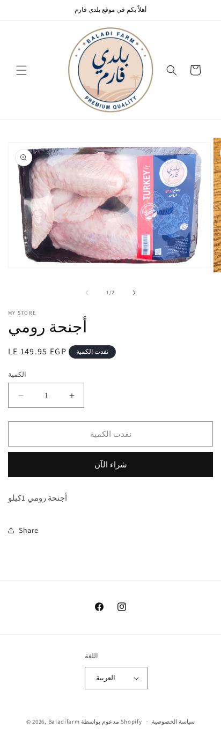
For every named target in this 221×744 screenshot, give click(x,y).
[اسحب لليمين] (134, 292)
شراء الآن (110, 464)
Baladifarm (64, 721)
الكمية (17, 374)
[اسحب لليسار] (87, 292)
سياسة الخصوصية (173, 721)
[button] (21, 70)
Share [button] (29, 530)
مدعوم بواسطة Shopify (111, 721)
